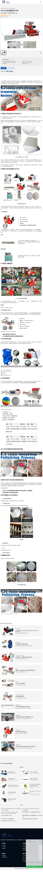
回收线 (6, 8)
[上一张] (40, 34)
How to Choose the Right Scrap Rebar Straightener (31, 809)
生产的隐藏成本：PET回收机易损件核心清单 (31, 812)
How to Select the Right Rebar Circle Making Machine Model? (11, 809)
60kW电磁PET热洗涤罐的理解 (7, 819)
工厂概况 (4, 846)
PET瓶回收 (25, 846)
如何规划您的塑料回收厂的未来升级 (30, 819)
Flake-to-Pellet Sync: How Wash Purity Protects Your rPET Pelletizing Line (9, 812)
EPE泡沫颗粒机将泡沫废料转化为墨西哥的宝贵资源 (13, 336)
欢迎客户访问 (4, 857)
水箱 (2, 234)
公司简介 (4, 845)
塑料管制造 (25, 850)
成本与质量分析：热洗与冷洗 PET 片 (8, 821)
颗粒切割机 (3, 249)
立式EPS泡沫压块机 (23, 382)
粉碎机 (19, 629)
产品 (17, 629)
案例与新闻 (18, 705)
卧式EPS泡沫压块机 (32, 382)
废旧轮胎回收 (25, 848)
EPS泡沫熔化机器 (6, 339)
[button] (3, 53)
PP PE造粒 (25, 845)
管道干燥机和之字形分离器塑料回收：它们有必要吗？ (32, 816)
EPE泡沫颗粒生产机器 (5, 310)
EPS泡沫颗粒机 (4, 211)
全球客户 (4, 848)
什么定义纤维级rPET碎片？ (6, 815)
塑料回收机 (3, 8)
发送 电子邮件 (11, 68)
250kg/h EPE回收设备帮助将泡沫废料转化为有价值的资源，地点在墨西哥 (17, 490)
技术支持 (4, 855)
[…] (2, 34)
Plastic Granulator (21, 655)
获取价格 (3, 68)
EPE (1, 160)
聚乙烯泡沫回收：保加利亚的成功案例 (10, 492)
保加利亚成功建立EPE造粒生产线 (9, 334)
